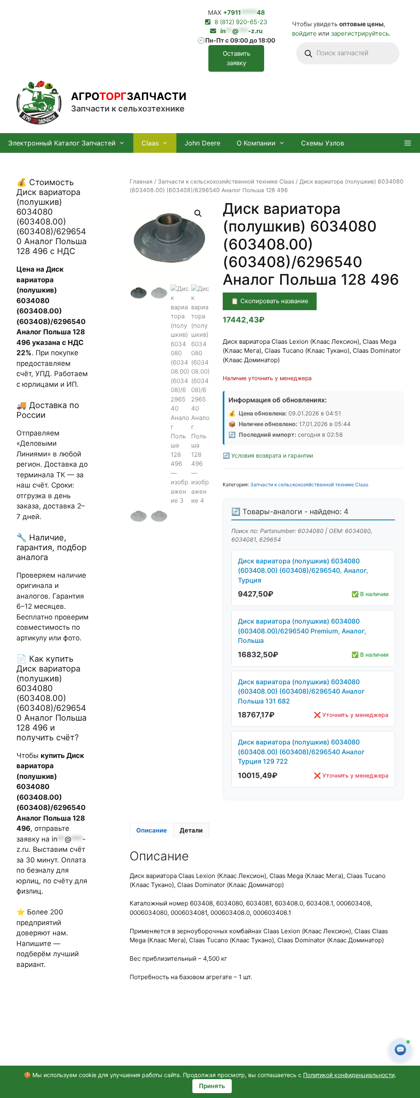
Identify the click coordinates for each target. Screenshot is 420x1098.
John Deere (202, 143)
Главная (141, 181)
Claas (150, 143)
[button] (407, 143)
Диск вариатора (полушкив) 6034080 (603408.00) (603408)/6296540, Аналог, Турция (303, 570)
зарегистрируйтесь (360, 33)
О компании (256, 143)
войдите (304, 33)
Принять (212, 1086)
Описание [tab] (151, 830)
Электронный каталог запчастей (62, 143)
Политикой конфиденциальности (349, 1074)
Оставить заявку (236, 58)
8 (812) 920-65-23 (241, 22)
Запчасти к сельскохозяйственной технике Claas (226, 181)
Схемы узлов (322, 143)
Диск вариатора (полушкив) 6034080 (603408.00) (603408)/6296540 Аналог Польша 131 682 (301, 691)
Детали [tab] (191, 830)
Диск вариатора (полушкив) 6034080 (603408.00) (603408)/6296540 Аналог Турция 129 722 (301, 751)
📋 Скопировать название (269, 301)
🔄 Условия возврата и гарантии (268, 455)
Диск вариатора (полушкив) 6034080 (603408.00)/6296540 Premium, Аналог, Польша (302, 630)
